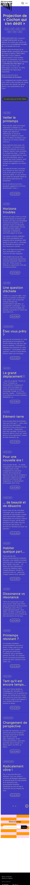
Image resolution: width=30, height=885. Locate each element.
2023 (23, 29)
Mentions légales (7, 878)
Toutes (7, 29)
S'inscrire (24, 827)
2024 (9, 31)
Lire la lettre (15, 194)
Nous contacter (7, 876)
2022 (17, 29)
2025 (14, 31)
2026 (20, 31)
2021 (12, 29)
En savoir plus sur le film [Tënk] (15, 99)
